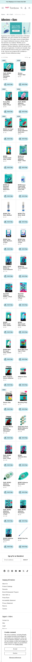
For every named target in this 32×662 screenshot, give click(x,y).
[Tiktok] (27, 571)
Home (3, 14)
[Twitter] (23, 571)
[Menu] (3, 8)
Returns (4, 606)
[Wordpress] (4, 571)
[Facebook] (16, 571)
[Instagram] (8, 571)
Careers (4, 608)
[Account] (25, 8)
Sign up (25, 559)
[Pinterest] (12, 571)
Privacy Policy (19, 644)
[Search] (21, 8)
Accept (15, 649)
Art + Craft (10, 14)
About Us (5, 583)
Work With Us (6, 595)
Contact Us (5, 620)
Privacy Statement (7, 603)
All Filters (5, 57)
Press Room (5, 597)
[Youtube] (20, 571)
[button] (27, 57)
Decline (15, 653)
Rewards (4, 589)
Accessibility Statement (8, 600)
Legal (4, 626)
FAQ (3, 623)
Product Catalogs (7, 586)
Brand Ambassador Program (10, 592)
